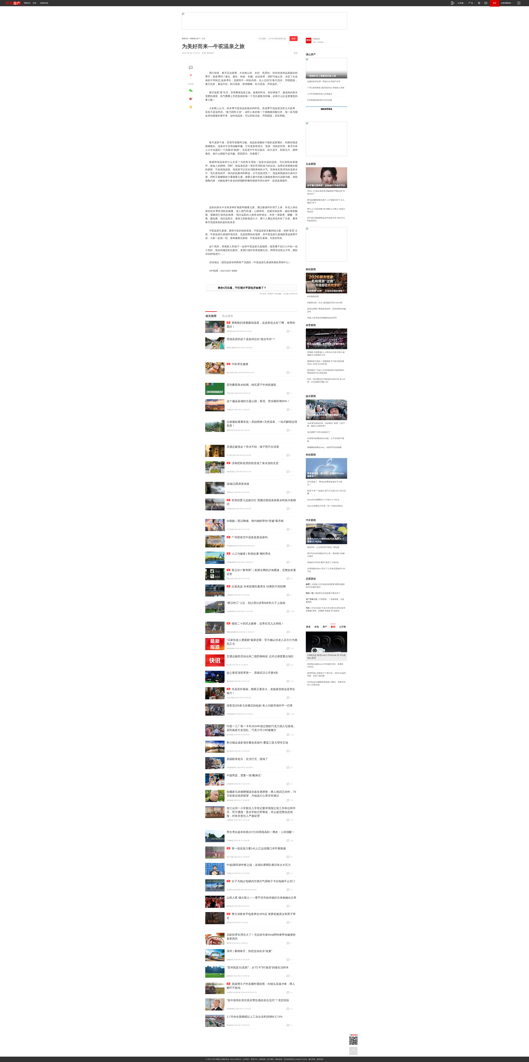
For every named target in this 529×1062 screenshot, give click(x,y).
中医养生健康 (240, 364)
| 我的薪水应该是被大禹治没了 (323, 593)
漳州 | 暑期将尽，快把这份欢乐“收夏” (249, 951)
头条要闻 (311, 164)
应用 (34, 3)
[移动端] (452, 3)
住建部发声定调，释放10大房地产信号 (323, 81)
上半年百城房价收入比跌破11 (319, 94)
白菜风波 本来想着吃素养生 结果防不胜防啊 (259, 586)
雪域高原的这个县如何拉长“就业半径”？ (251, 339)
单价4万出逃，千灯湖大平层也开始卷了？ (242, 287)
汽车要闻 (311, 520)
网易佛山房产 (195, 39)
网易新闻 (316, 39)
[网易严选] (471, 3)
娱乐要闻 (311, 396)
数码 (333, 627)
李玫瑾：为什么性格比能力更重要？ (322, 633)
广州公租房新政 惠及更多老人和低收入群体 (325, 88)
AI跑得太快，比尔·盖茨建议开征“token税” (325, 302)
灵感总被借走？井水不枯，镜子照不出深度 (253, 446)
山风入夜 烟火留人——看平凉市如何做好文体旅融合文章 (261, 897)
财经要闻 (311, 269)
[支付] (479, 3)
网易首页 (27, 3)
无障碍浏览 (44, 3)
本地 (316, 627)
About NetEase (235, 1059)
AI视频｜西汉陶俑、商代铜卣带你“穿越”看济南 (255, 520)
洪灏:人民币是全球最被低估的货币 (322, 318)
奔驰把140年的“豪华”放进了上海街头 (323, 562)
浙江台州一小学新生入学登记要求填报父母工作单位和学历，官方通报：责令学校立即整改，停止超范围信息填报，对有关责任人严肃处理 (261, 812)
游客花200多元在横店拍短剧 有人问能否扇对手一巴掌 (260, 705)
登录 (494, 3)
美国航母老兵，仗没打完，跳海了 (247, 759)
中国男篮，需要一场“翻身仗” (244, 775)
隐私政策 (278, 1059)
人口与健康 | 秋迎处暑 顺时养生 (251, 553)
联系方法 (254, 1059)
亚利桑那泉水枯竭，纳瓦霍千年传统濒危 (251, 384)
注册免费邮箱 (506, 3)
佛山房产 (311, 54)
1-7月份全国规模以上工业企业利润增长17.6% (255, 1016)
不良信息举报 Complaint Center (295, 1059)
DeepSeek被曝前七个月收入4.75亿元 (323, 500)
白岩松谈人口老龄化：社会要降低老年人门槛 (326, 639)
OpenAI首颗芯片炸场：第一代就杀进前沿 (325, 506)
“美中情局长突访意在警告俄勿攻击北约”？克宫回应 (258, 1000)
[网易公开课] (461, 3)
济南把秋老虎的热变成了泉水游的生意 (255, 463)
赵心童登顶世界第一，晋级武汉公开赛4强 (252, 672)
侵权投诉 (320, 1059)
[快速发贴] (191, 67)
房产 (325, 627)
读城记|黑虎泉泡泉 (238, 483)
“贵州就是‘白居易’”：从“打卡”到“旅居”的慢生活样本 (258, 967)
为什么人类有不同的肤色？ (318, 645)
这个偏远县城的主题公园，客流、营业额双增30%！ (258, 401)
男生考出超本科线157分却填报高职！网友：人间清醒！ (261, 832)
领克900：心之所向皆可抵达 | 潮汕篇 (323, 547)
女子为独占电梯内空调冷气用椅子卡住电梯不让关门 (263, 881)
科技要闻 (311, 454)
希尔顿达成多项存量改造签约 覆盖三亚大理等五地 (257, 742)
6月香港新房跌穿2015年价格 (319, 100)
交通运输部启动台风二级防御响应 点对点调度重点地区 (260, 656)
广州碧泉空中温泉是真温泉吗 (250, 537)
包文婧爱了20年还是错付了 (319, 432)
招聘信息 (262, 1059)
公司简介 (246, 1059)
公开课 (342, 627)
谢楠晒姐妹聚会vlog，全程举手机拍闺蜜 (324, 447)
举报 (296, 53)
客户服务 (270, 1059)
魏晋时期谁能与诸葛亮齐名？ (319, 651)
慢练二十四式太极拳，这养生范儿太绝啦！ (258, 623)
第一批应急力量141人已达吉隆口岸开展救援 (259, 848)
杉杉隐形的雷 (313, 296)
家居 (308, 627)
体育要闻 (311, 325)
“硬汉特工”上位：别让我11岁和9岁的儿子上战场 (256, 602)
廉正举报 (312, 1059)
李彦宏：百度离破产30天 (318, 657)
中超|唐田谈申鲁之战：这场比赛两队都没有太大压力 (259, 864)
